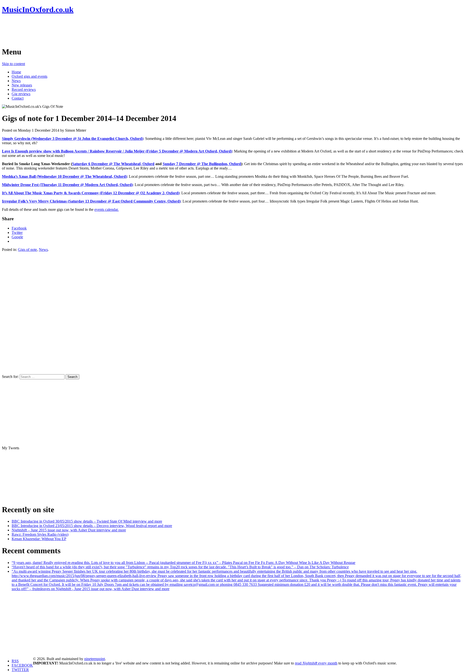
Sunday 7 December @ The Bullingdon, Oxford (202, 164)
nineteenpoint (94, 659)
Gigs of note (27, 249)
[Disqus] (233, 312)
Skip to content (13, 64)
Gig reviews (21, 94)
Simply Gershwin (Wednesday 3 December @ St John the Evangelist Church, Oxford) (72, 138)
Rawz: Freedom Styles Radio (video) (40, 534)
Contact (18, 98)
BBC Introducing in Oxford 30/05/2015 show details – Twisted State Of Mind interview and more (87, 521)
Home (16, 72)
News (16, 81)
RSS (15, 661)
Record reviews (24, 89)
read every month (316, 663)
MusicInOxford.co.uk (38, 9)
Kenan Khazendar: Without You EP (39, 539)
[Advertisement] (90, 30)
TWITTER (20, 670)
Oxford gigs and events (29, 76)
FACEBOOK (22, 665)
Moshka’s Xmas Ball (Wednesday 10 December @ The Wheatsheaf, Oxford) (64, 176)
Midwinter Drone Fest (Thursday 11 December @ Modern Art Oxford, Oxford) (67, 185)
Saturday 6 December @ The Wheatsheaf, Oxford (113, 164)
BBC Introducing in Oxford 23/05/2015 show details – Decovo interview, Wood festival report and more (92, 526)
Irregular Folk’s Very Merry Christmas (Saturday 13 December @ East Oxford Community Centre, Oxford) (91, 201)
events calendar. (106, 209)
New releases (22, 85)
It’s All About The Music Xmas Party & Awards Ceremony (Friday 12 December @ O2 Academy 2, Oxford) (90, 193)
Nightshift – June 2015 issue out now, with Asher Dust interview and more (69, 530)
